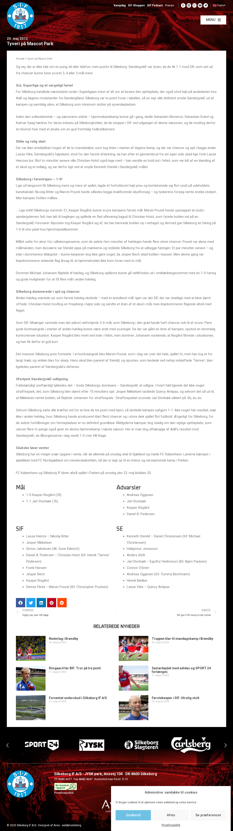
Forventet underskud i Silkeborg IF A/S (78, 698)
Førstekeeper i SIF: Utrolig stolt (175, 698)
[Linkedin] (189, 5)
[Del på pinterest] (51, 602)
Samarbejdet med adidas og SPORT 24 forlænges (181, 669)
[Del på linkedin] (41, 602)
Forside (20, 59)
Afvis (171, 815)
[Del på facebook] (20, 602)
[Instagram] (194, 5)
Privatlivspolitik (171, 825)
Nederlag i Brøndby (63, 638)
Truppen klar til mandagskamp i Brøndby (182, 638)
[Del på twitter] (31, 602)
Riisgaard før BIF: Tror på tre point (75, 668)
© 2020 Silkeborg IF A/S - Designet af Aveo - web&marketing (44, 825)
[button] (213, 20)
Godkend (133, 815)
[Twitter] (205, 5)
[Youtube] (200, 5)
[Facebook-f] (183, 5)
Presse (169, 5)
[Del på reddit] (62, 602)
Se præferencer (208, 815)
